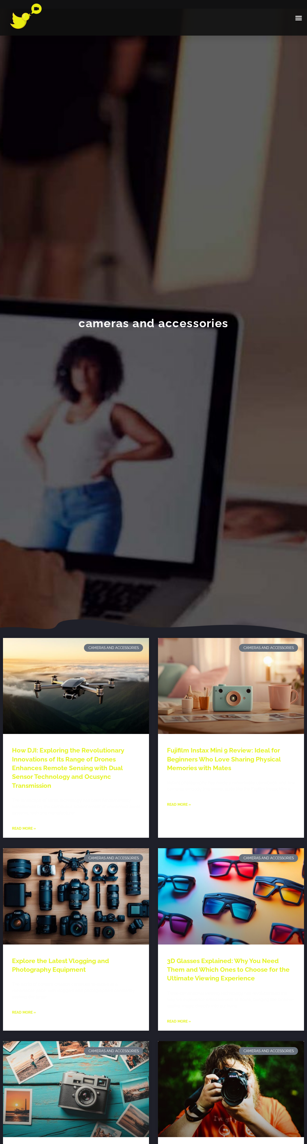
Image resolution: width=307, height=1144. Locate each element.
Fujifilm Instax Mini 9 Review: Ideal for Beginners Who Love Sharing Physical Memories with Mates (224, 759)
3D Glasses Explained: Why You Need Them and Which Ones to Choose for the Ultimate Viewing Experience (228, 969)
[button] (298, 18)
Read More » (24, 828)
